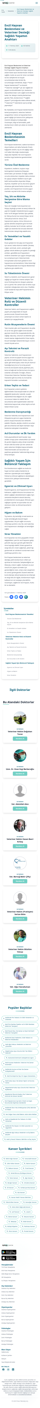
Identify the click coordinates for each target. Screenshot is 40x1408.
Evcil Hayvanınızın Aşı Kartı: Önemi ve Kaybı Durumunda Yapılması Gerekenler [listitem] (18, 1102)
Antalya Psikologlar (7, 1344)
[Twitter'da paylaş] (16, 597)
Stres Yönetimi (13, 533)
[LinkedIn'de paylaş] (21, 597)
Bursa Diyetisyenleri (7, 1320)
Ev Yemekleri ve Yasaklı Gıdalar (16, 628)
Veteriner (27, 65)
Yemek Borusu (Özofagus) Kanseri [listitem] (21, 1173)
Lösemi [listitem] (28, 1212)
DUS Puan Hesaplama (8, 1270)
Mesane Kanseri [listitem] (29, 1217)
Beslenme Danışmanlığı (18, 411)
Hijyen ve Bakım (12, 671)
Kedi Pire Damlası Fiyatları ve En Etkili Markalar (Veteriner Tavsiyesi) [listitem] (19, 1025)
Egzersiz (9, 486)
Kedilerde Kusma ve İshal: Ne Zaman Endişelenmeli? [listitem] (16, 1070)
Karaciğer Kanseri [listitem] (31, 1202)
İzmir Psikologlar (6, 1337)
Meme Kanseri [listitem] (12, 1217)
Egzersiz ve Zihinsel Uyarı (15, 667)
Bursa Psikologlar (6, 1341)
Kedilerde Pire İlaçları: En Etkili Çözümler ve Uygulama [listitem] (19, 1127)
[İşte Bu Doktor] (7, 1245)
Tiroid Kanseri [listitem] (29, 1168)
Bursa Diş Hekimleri (7, 1298)
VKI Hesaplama (6, 1277)
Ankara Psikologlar (7, 1334)
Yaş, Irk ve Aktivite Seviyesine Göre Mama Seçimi (20, 623)
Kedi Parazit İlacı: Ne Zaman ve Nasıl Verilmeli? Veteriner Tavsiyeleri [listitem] (19, 1032)
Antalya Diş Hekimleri (8, 1302)
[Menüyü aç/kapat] (37, 2)
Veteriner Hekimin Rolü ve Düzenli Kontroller (18, 638)
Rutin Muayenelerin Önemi (15, 643)
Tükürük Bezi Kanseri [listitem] (12, 1202)
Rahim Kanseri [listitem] (30, 1163)
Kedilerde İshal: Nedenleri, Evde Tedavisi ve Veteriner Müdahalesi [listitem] (18, 1038)
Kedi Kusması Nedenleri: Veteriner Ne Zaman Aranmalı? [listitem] (19, 1063)
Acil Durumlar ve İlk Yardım (15, 659)
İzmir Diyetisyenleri (7, 1316)
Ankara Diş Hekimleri (8, 1292)
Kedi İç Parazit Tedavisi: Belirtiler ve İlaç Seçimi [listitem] (21, 1139)
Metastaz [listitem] (13, 1221)
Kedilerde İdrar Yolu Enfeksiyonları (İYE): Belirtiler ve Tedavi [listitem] (20, 1108)
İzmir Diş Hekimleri (7, 1295)
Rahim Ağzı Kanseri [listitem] (12, 1159)
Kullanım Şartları (6, 1355)
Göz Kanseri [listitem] (21, 1192)
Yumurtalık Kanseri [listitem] (31, 1159)
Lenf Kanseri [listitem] (16, 1212)
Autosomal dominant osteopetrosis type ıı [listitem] (21, 1058)
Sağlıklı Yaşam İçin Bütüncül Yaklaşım (20, 663)
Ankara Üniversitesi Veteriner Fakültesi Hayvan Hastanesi (18, 375)
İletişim (3, 1359)
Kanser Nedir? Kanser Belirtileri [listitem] (21, 1197)
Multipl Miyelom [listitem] (12, 1226)
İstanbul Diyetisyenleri (8, 1309)
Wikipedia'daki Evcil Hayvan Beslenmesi (21, 266)
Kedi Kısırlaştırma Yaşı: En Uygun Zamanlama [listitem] (21, 1076)
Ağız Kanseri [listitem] (29, 1178)
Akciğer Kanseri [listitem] (12, 1183)
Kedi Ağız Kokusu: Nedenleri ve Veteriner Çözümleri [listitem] (18, 1045)
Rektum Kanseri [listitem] (13, 1168)
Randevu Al (20, 739)
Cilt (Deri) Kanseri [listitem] (29, 1183)
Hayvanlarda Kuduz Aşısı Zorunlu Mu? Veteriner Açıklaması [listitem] (20, 1088)
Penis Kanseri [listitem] (13, 1231)
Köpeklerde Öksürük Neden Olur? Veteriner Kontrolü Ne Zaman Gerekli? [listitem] (18, 1095)
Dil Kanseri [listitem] (10, 1188)
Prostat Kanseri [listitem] (28, 1231)
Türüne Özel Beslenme (14, 619)
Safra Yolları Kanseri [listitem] (13, 1163)
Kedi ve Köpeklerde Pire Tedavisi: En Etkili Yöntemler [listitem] (18, 1120)
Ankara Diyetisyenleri (8, 1313)
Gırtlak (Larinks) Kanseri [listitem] (27, 1188)
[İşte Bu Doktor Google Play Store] (8, 1252)
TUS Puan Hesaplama (8, 1267)
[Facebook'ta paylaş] (11, 597)
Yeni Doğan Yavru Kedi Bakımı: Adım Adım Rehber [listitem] (21, 1114)
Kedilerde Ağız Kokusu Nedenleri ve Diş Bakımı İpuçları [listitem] (20, 1133)
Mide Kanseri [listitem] (27, 1221)
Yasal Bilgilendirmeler (8, 1362)
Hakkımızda (5, 1352)
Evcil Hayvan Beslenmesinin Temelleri (19, 614)
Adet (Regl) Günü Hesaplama (10, 1274)
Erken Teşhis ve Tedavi (14, 651)
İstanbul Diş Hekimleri (8, 1288)
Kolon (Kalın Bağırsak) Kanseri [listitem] (21, 1207)
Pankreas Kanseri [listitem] (29, 1226)
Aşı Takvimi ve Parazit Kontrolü (17, 647)
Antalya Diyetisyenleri (8, 1323)
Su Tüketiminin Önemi (14, 632)
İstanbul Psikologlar (7, 1331)
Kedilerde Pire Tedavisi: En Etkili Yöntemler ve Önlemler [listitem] (19, 1018)
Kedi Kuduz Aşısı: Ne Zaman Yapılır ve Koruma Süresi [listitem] (19, 1082)
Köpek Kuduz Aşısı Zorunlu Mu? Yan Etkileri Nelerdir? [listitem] (18, 1052)
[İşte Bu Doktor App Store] (8, 1258)
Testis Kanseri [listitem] (14, 1178)
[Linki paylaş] (26, 597)
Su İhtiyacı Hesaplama (8, 1280)
